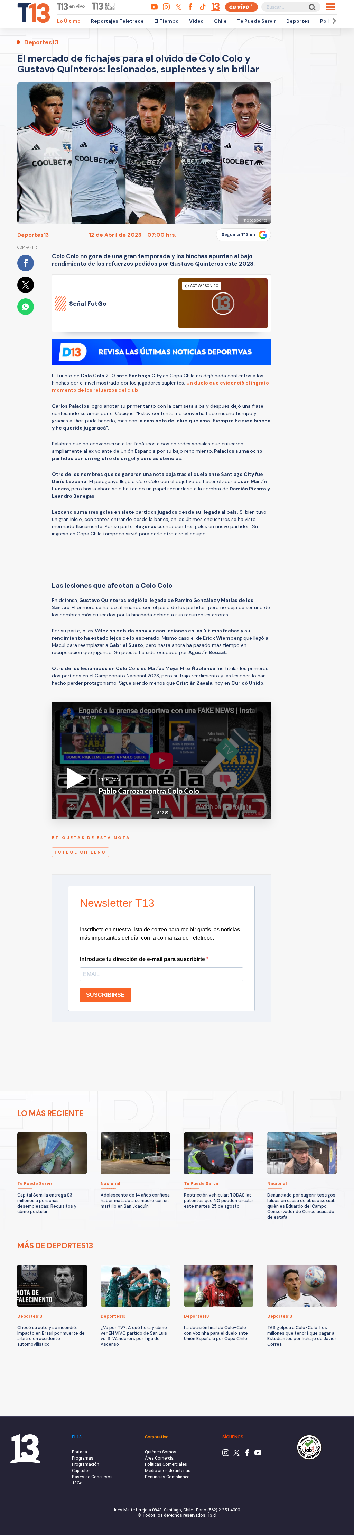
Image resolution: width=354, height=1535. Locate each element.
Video (196, 21)
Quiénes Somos (160, 1451)
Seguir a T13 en (238, 234)
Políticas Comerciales (166, 1464)
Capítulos (81, 1470)
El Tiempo (166, 21)
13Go (77, 1483)
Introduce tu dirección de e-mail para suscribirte (143, 959)
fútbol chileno (80, 852)
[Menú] (330, 7)
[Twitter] (236, 1454)
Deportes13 (33, 234)
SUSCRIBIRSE (105, 995)
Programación (85, 1464)
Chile (220, 21)
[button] (333, 21)
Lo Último (69, 21)
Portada (79, 1451)
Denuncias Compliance (167, 1476)
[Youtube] (257, 1454)
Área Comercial (160, 1458)
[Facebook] (247, 1454)
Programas (82, 1458)
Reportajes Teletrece (117, 21)
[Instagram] (225, 1454)
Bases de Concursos (92, 1476)
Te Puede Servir (256, 21)
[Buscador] (311, 7)
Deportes (298, 21)
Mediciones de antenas (167, 1470)
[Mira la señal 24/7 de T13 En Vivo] (241, 7)
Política (329, 21)
